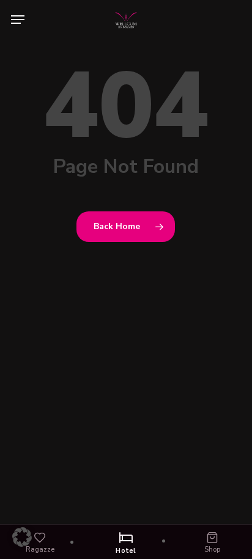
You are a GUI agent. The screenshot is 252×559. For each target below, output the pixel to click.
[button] (17, 19)
